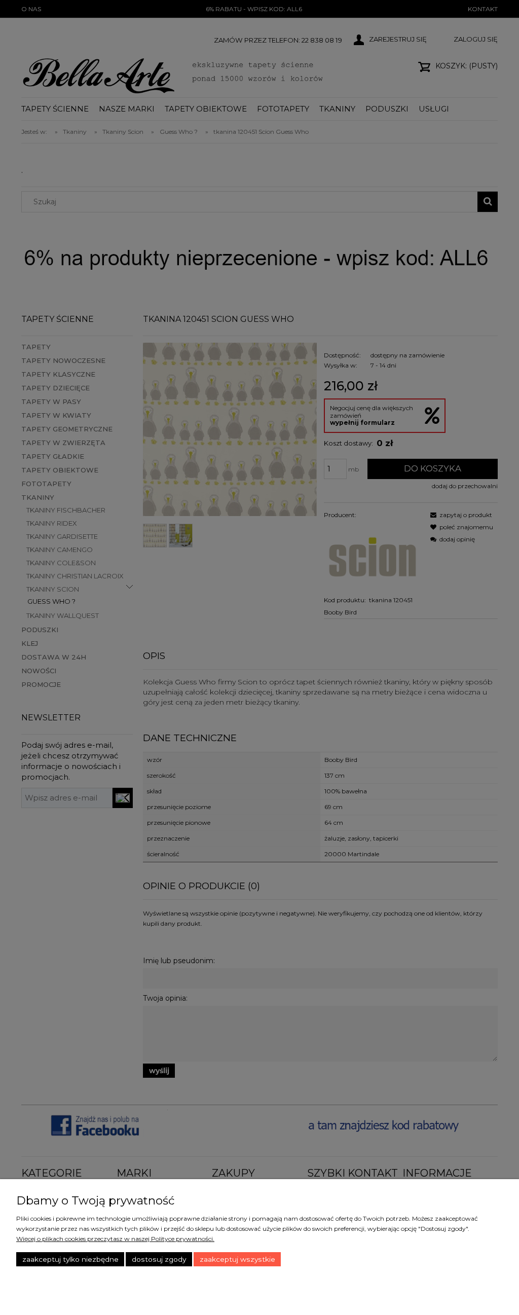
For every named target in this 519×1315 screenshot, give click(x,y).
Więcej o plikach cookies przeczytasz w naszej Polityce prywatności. (115, 1239)
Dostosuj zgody (159, 1259)
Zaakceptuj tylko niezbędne (70, 1259)
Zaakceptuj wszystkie (237, 1259)
